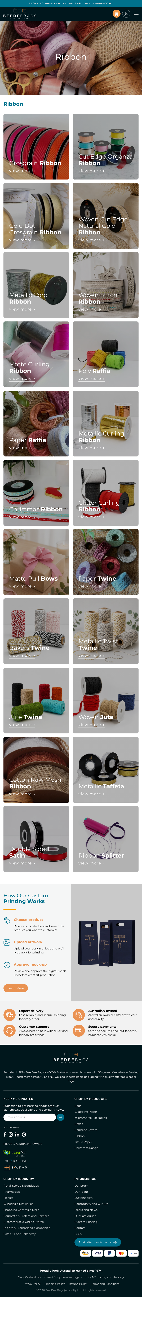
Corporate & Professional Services (26, 1216)
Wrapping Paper (85, 1111)
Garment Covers (85, 1130)
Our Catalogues (85, 1216)
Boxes (78, 1124)
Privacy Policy (31, 1283)
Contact (80, 1228)
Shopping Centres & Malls (21, 1210)
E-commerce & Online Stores (23, 1221)
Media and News (85, 1210)
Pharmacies (11, 1191)
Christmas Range (86, 1148)
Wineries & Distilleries (18, 1203)
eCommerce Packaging (90, 1117)
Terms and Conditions (105, 1283)
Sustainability (83, 1197)
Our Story (81, 1185)
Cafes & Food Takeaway (19, 1234)
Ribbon (79, 1136)
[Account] (126, 14)
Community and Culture (91, 1203)
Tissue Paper (83, 1142)
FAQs (78, 1234)
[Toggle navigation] (136, 13)
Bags (77, 1106)
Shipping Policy (55, 1283)
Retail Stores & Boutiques (21, 1185)
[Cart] (117, 14)
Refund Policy (78, 1283)
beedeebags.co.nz (74, 1277)
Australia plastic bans (94, 1242)
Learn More (15, 988)
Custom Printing (85, 1221)
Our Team (81, 1191)
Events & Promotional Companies (26, 1228)
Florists (8, 1197)
